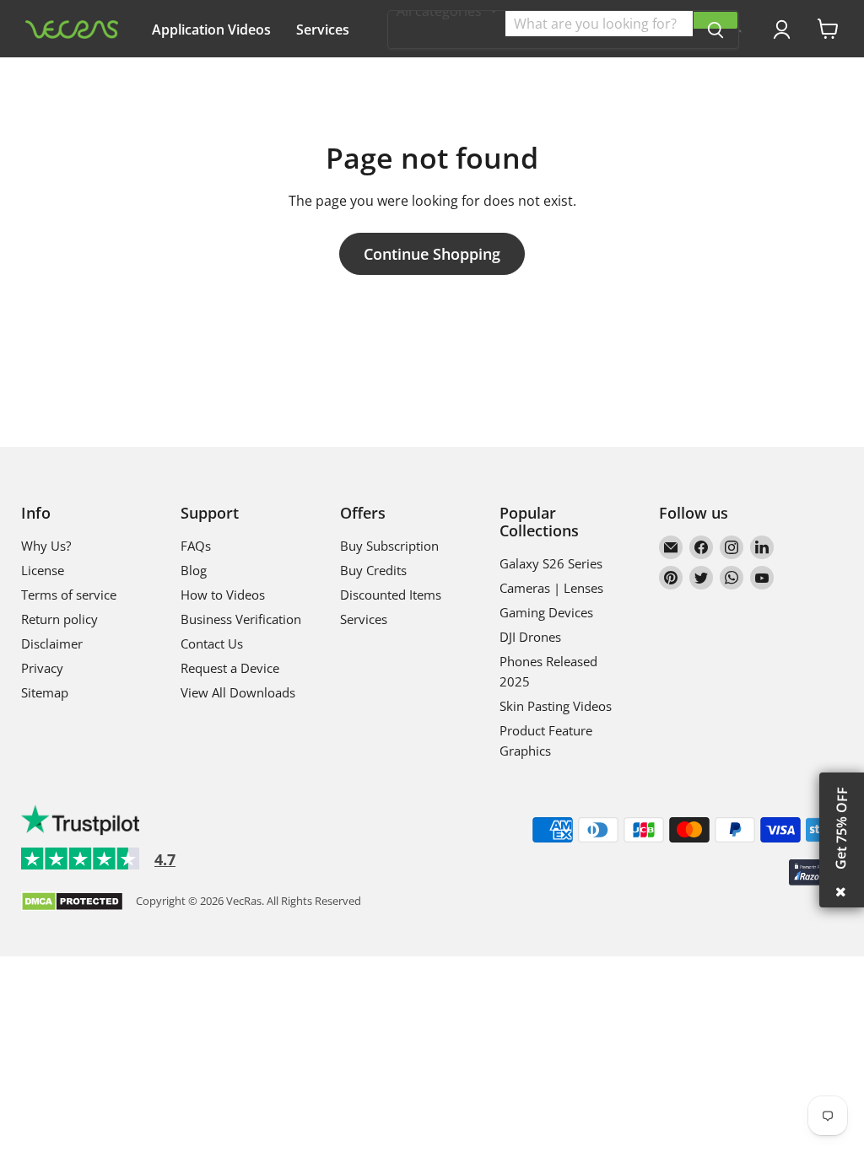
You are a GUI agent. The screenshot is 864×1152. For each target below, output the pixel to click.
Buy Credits (373, 570)
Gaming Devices (546, 612)
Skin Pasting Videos (556, 705)
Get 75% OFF (841, 828)
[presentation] (740, 31)
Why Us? (316, 78)
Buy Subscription (389, 545)
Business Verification (241, 619)
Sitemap (44, 692)
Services (322, 29)
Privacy (42, 667)
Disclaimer (52, 643)
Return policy (59, 619)
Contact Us (212, 643)
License (42, 570)
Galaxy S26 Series (551, 563)
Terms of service (68, 594)
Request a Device (230, 667)
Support (238, 78)
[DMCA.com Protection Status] (72, 902)
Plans (169, 78)
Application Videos (211, 29)
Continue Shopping (432, 254)
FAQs (196, 545)
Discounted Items (390, 594)
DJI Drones (530, 636)
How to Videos (223, 594)
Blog (194, 570)
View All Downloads (238, 692)
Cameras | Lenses (551, 587)
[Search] (715, 20)
